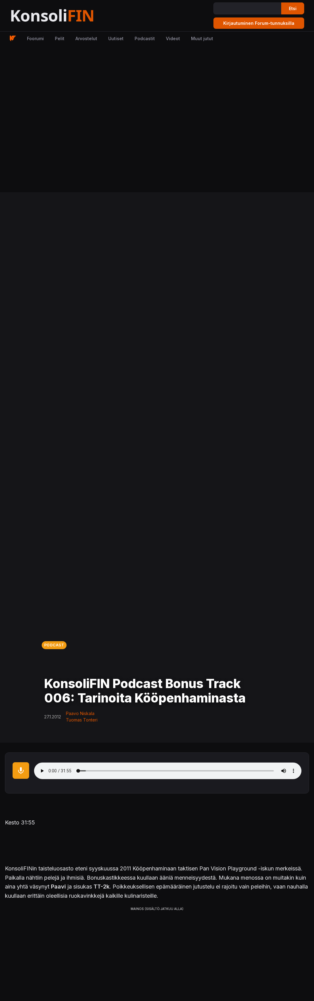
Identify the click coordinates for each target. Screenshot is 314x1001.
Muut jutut (202, 38)
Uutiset (116, 38)
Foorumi (35, 38)
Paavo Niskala (80, 713)
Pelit (59, 38)
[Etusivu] (67, 15)
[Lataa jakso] (21, 770)
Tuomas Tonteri (82, 719)
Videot (173, 38)
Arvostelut (86, 38)
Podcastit (145, 38)
